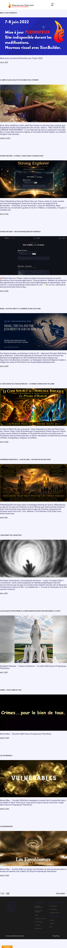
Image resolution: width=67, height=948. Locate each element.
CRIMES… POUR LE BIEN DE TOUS (10, 690)
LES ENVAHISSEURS (6, 826)
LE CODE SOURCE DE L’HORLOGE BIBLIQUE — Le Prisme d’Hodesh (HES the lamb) (27, 384)
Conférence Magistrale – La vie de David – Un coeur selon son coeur (25, 459)
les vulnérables (6, 755)
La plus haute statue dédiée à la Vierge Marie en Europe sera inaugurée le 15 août (30, 611)
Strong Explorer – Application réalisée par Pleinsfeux (20, 231)
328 (7, 893)
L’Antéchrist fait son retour (10, 535)
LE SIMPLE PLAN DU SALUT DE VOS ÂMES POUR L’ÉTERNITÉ (19, 80)
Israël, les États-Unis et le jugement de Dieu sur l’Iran (20, 308)
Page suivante (61, 893)
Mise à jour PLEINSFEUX (8, 13)
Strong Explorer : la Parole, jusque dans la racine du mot (22, 156)
